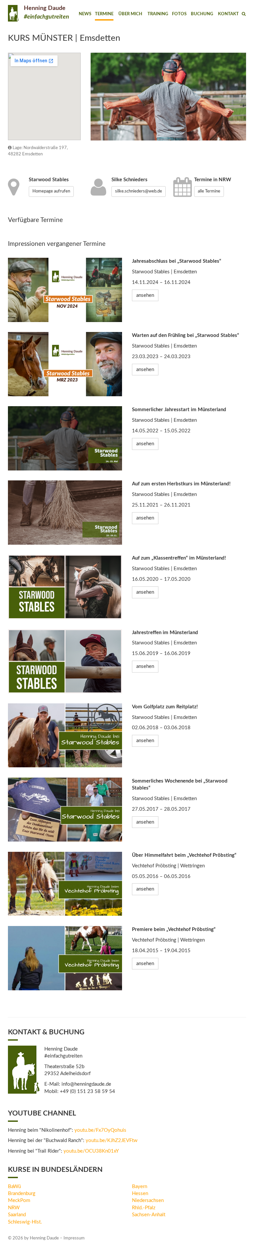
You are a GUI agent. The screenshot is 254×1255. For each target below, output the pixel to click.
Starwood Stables (49, 179)
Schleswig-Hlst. (25, 1222)
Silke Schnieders (129, 179)
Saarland (17, 1214)
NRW (14, 1207)
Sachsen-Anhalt (148, 1214)
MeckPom (19, 1200)
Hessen (140, 1193)
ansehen (145, 295)
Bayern (139, 1186)
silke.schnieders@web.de (138, 191)
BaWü (14, 1186)
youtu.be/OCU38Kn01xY (91, 1151)
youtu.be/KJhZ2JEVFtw (112, 1140)
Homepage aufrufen (51, 191)
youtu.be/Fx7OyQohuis (100, 1130)
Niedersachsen (148, 1200)
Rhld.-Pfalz (143, 1207)
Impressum (74, 1238)
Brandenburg (21, 1193)
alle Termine (209, 191)
